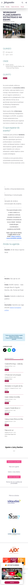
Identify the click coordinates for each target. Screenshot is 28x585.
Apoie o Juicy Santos (14, 477)
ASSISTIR (12, 582)
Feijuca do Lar (9, 430)
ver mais (21, 358)
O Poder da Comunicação (13, 375)
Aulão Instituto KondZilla (12, 397)
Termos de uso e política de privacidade (14, 482)
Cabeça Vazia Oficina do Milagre (14, 419)
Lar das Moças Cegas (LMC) (10, 434)
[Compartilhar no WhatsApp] (9, 350)
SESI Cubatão (7, 412)
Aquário (6, 390)
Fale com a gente (14, 466)
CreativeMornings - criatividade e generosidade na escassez (14, 364)
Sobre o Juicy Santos (14, 472)
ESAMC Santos (9, 64)
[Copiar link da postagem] (5, 350)
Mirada (22, 6)
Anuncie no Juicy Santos (14, 461)
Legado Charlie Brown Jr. (12, 408)
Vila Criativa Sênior (8, 379)
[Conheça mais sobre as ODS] (14, 561)
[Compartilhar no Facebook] (14, 350)
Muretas (7, 6)
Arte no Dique (7, 401)
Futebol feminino (15, 6)
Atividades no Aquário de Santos (14, 386)
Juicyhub (7, 368)
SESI (5, 423)
